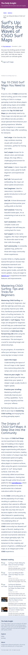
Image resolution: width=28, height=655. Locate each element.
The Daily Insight (8, 3)
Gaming (10, 13)
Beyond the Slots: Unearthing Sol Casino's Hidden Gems (17, 609)
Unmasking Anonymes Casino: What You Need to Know (17, 599)
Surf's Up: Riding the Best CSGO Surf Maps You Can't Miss (16, 574)
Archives (3, 638)
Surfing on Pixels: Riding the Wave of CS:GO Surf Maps (16, 564)
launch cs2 (5, 276)
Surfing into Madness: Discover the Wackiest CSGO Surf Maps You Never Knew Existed (16, 587)
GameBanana (16, 483)
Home (4, 13)
